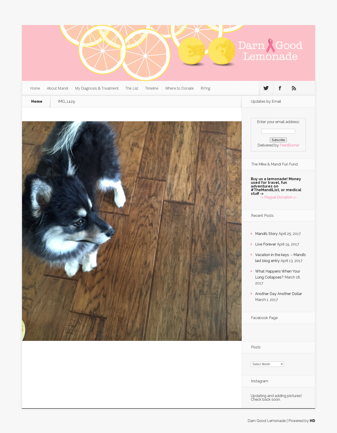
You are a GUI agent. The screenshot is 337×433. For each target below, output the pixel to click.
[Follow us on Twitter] (266, 88)
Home (35, 88)
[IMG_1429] (132, 339)
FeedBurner (289, 145)
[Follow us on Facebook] (280, 88)
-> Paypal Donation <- (278, 197)
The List (131, 88)
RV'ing (205, 88)
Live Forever (265, 244)
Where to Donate (179, 88)
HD (312, 421)
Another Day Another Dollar (278, 294)
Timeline (151, 88)
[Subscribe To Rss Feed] (294, 88)
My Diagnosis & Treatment (97, 88)
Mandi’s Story (266, 234)
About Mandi (57, 88)
